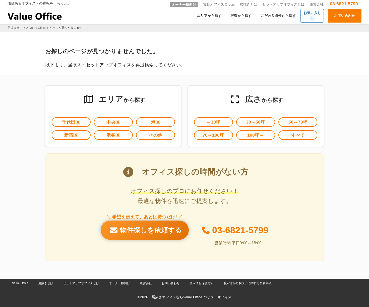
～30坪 (213, 122)
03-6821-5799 (344, 3)
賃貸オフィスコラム (219, 4)
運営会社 (317, 4)
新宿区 (71, 135)
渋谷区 (113, 135)
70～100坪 (213, 135)
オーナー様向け (184, 5)
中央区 (113, 122)
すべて (298, 135)
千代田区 (71, 122)
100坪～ (255, 135)
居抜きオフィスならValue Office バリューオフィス (191, 297)
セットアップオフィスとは (283, 4)
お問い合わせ (171, 283)
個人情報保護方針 (202, 283)
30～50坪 (255, 122)
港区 (155, 122)
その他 (155, 135)
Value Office (20, 283)
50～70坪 (298, 122)
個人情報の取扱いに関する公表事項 (247, 283)
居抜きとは (248, 4)
